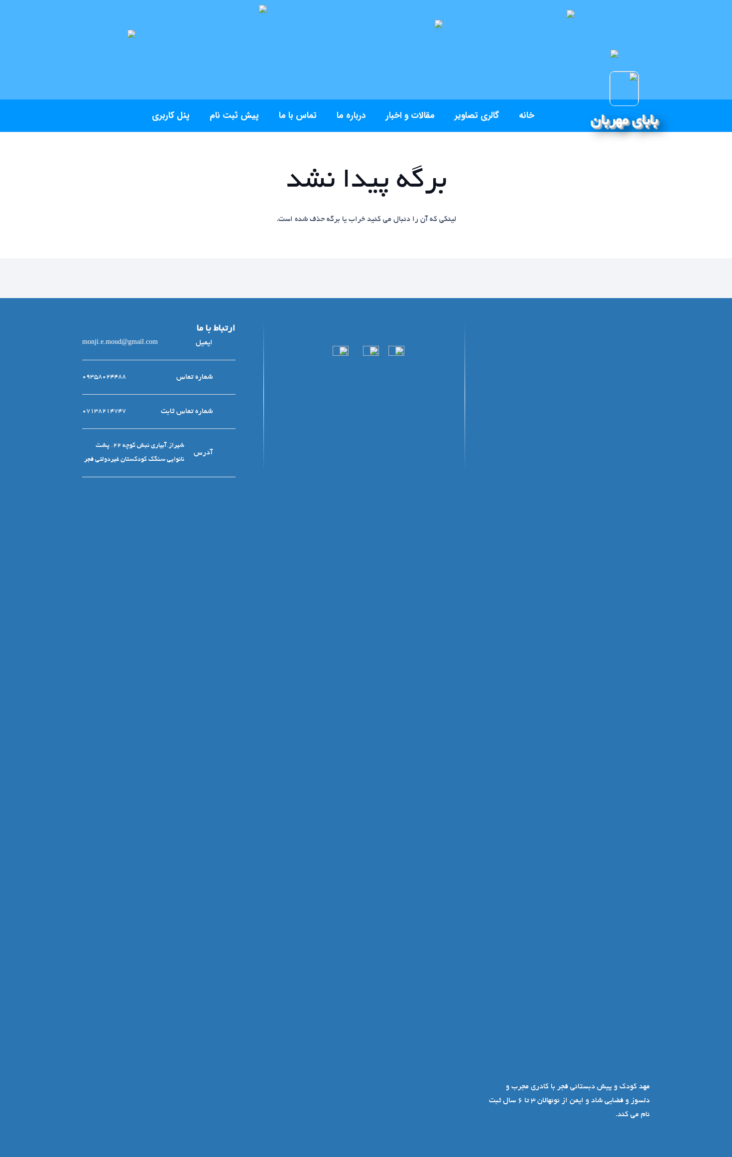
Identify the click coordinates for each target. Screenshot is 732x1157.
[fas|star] (396, 722)
